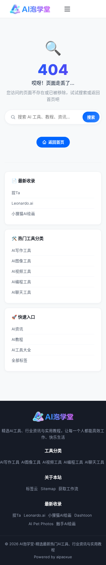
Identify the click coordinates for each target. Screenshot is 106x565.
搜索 (91, 117)
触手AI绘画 (66, 523)
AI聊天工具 (21, 292)
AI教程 (17, 339)
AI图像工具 (21, 261)
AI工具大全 (21, 350)
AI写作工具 (21, 250)
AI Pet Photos (41, 523)
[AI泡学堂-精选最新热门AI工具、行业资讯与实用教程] (30, 9)
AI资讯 (17, 329)
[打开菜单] (67, 9)
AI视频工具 (21, 271)
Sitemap (48, 488)
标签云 (32, 488)
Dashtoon (83, 515)
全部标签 (19, 360)
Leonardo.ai (22, 203)
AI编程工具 (21, 282)
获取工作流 (68, 488)
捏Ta (16, 193)
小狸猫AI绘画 (23, 213)
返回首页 (56, 142)
